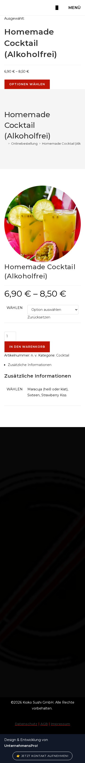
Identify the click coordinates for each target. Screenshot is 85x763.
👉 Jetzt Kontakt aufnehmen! (42, 756)
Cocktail (62, 355)
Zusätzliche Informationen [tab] (29, 365)
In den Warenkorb (27, 346)
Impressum (60, 724)
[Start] (5, 143)
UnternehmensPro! (21, 746)
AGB (44, 724)
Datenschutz (26, 724)
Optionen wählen (27, 84)
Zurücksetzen (38, 317)
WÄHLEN (15, 308)
